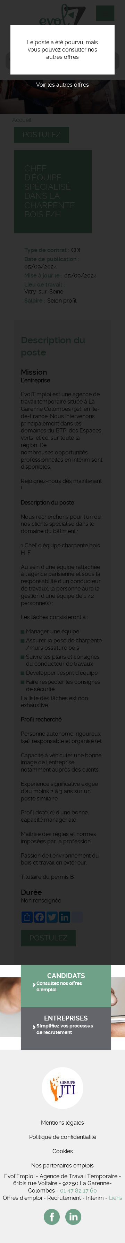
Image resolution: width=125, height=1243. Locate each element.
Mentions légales (62, 1122)
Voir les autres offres (62, 84)
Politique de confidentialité (62, 1137)
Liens (115, 1198)
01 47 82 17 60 (78, 1190)
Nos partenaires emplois (62, 1165)
